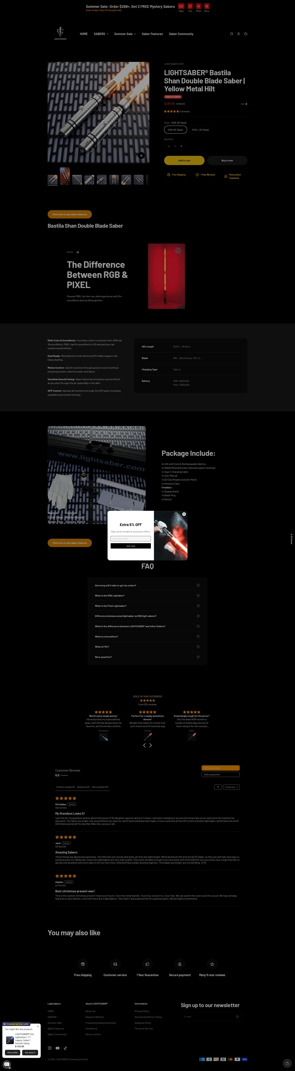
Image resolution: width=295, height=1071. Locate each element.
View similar (12, 1052)
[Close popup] (38, 1026)
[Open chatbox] (6, 1064)
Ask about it (30, 1052)
